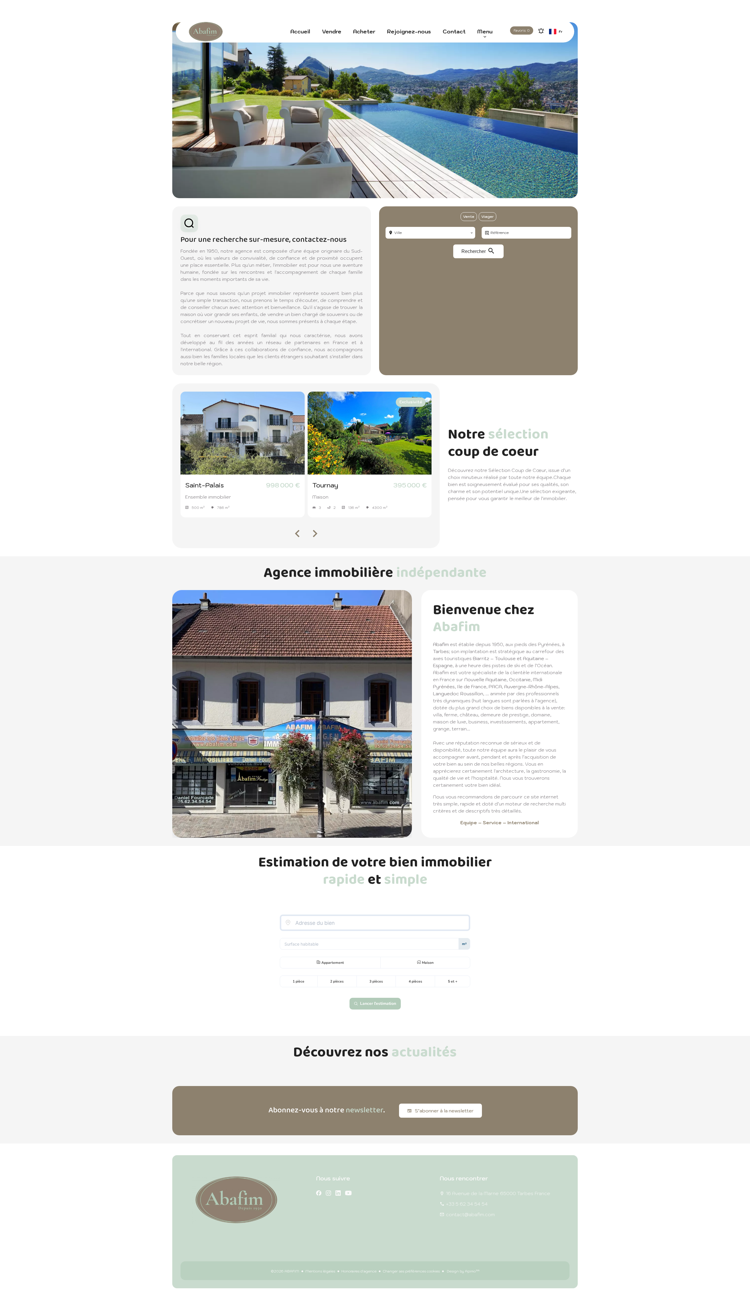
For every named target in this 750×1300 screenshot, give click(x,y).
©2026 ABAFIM (285, 1271)
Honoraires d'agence (358, 1271)
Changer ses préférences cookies (411, 1271)
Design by (463, 1271)
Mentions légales (320, 1271)
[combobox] (430, 233)
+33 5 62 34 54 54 (467, 1204)
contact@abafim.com (470, 1214)
